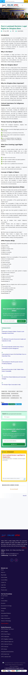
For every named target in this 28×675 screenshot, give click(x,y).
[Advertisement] (14, 515)
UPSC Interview (4, 646)
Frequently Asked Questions (7, 651)
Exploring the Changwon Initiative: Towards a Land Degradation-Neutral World (13, 332)
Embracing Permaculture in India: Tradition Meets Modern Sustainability (13, 370)
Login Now (3, 584)
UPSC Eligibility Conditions (7, 639)
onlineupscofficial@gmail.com (12, 553)
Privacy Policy (8, 664)
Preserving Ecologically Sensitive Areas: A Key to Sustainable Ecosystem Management (13, 347)
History (2, 610)
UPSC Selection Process (6, 644)
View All (24, 495)
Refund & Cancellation (17, 664)
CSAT (2, 598)
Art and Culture (4, 595)
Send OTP (22, 321)
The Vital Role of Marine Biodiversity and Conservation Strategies (14, 377)
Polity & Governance (5, 618)
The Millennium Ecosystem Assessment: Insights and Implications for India (14, 339)
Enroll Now (3, 587)
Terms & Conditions (14, 666)
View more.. (24, 547)
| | (14, 665)
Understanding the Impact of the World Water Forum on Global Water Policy (14, 355)
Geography (3, 608)
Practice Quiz (4, 589)
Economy (3, 603)
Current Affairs (4, 579)
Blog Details (3, 574)
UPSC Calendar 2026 (6, 656)
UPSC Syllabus (4, 631)
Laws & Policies (4, 615)
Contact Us (3, 582)
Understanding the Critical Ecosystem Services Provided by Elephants (12, 362)
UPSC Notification (5, 636)
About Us (3, 572)
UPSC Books (4, 649)
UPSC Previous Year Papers (7, 629)
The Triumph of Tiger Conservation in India (11, 384)
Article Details (4, 577)
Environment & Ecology (6, 605)
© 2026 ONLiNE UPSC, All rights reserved (14, 668)
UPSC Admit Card (5, 654)
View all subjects (4, 623)
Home (2, 569)
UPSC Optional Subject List (7, 641)
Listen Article (20, 31)
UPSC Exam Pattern (5, 634)
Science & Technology (6, 620)
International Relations (6, 613)
